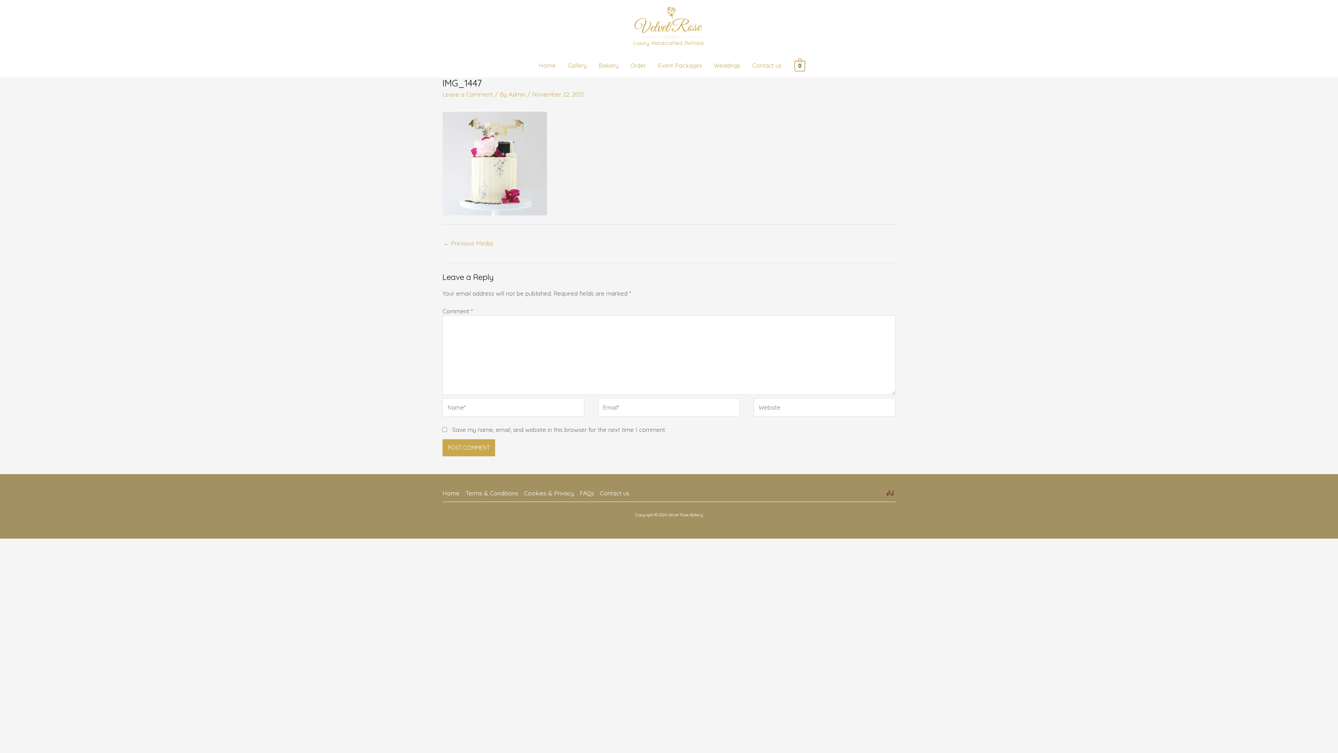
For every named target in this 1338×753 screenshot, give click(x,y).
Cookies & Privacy (549, 493)
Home (451, 493)
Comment (458, 311)
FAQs (587, 493)
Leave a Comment (468, 94)
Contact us (614, 493)
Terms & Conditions (492, 493)
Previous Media (468, 243)
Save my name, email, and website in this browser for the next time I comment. (559, 429)
